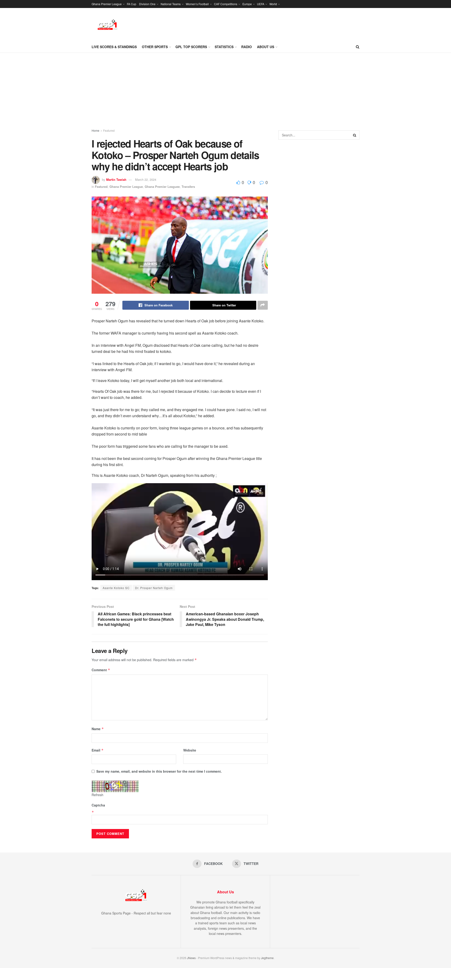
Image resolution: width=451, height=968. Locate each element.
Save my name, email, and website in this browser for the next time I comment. (159, 771)
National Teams (171, 4)
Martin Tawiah (116, 179)
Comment (101, 669)
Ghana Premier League (107, 4)
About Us (265, 46)
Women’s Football (197, 4)
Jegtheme (267, 958)
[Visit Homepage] (108, 24)
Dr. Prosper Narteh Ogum (154, 588)
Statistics (224, 46)
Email (98, 750)
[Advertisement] (225, 88)
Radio (246, 46)
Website (189, 750)
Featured (109, 130)
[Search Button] (357, 47)
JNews (191, 958)
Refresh (97, 794)
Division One (147, 4)
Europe (247, 4)
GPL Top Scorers (191, 46)
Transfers (188, 186)
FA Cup (131, 4)
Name (98, 728)
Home (95, 130)
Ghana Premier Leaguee (162, 186)
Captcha (98, 805)
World (273, 4)
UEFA (260, 4)
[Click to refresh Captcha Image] (115, 786)
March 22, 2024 (145, 179)
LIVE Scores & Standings (114, 46)
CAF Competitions (225, 4)
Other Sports (155, 46)
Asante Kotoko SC (116, 588)
